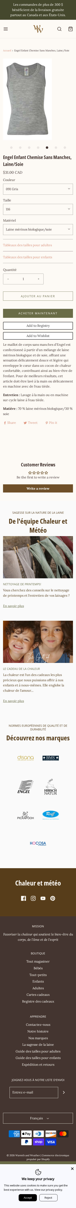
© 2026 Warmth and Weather (23, 1155)
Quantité (10, 270)
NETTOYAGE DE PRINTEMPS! (22, 584)
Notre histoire (38, 1031)
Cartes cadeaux (38, 995)
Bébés (38, 968)
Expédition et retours (38, 1064)
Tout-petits (38, 975)
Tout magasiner (38, 961)
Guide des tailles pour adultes (38, 1051)
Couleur (9, 180)
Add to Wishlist (38, 336)
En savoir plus (13, 606)
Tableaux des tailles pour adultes (27, 245)
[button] (38, 99)
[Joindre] (63, 1092)
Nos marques (38, 1038)
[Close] (72, 1168)
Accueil (7, 50)
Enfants (38, 981)
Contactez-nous (38, 1024)
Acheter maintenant (38, 313)
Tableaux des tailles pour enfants (27, 257)
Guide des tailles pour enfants (38, 1058)
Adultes (38, 988)
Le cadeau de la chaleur (21, 669)
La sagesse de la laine (38, 1044)
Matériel (9, 220)
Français (37, 1118)
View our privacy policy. (48, 1189)
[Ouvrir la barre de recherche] (59, 28)
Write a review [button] (38, 488)
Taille (7, 200)
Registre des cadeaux (38, 1001)
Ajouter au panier (38, 296)
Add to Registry (38, 326)
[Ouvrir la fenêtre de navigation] (5, 28)
